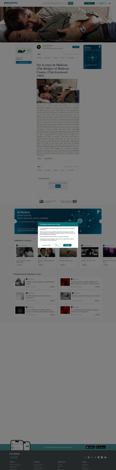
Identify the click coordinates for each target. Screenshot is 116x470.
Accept (67, 245)
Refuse (57, 245)
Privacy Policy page (64, 236)
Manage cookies (46, 245)
